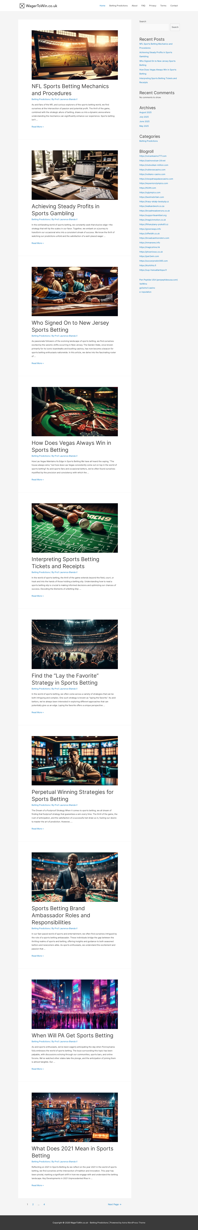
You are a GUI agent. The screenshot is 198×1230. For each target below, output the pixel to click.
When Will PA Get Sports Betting (72, 1035)
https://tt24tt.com (147, 188)
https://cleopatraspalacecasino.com (156, 179)
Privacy (152, 5)
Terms (163, 5)
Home (102, 5)
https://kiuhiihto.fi (147, 265)
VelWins (143, 284)
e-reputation (145, 292)
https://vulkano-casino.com (152, 174)
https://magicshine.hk (149, 247)
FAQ (143, 5)
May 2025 (144, 126)
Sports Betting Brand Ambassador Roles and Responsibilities (61, 915)
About (134, 5)
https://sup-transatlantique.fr (153, 270)
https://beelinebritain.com (151, 197)
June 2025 (144, 121)
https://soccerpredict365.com (153, 261)
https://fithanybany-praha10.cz (153, 224)
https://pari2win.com (149, 256)
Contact (174, 5)
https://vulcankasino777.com (152, 156)
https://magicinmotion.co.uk (152, 219)
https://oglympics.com (149, 192)
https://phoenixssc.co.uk (151, 251)
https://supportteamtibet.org (152, 215)
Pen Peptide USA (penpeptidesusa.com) (158, 279)
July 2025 (144, 117)
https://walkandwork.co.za (151, 206)
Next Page (114, 1204)
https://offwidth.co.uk (149, 233)
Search (142, 21)
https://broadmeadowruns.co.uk (154, 210)
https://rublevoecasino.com (152, 169)
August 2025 (145, 112)
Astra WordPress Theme (133, 1222)
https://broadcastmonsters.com (154, 238)
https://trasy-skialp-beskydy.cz (154, 201)
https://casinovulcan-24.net (152, 160)
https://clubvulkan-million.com (153, 165)
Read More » (38, 126)
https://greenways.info (150, 229)
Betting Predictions (118, 5)
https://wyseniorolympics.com (153, 183)
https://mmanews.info (149, 242)
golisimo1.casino (147, 288)
